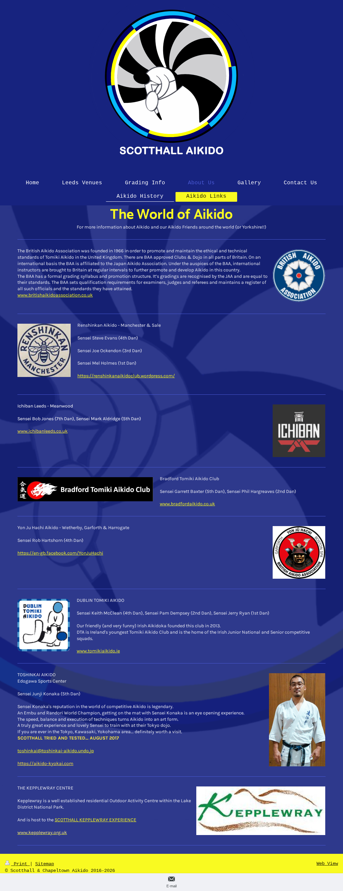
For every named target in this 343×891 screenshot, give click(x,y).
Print (20, 864)
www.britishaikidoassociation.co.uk (55, 295)
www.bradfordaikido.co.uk (187, 504)
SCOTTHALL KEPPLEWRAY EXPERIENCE (95, 820)
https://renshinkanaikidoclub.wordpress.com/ (126, 376)
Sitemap (44, 864)
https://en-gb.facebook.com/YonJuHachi (60, 553)
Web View (327, 863)
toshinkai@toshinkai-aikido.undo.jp (55, 751)
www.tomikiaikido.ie (98, 651)
